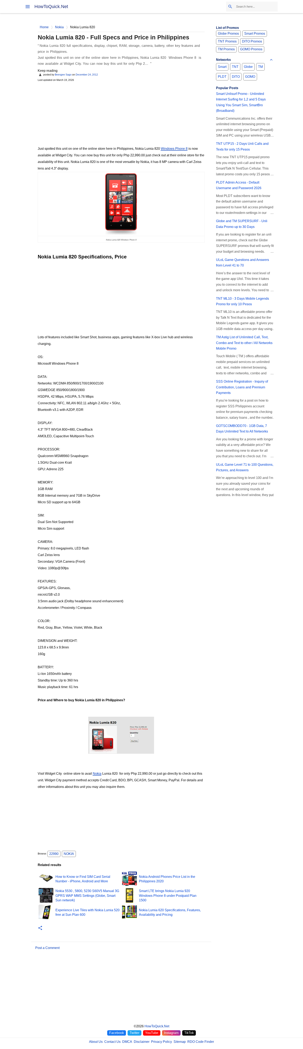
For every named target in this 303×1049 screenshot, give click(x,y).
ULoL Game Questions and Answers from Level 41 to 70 (242, 262)
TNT (235, 66)
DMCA (127, 1041)
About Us (96, 1041)
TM (260, 66)
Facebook (116, 1033)
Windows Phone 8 (174, 148)
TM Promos (226, 49)
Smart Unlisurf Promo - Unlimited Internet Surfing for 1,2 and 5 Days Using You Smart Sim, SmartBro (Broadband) (241, 102)
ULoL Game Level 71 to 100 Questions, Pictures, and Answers (244, 467)
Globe (248, 66)
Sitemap (180, 1041)
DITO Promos (252, 41)
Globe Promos (228, 33)
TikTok (189, 1033)
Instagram (171, 1033)
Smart (222, 66)
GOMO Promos (251, 49)
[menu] (28, 6)
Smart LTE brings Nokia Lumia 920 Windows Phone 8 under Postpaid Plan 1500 (167, 895)
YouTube (151, 1033)
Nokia (97, 773)
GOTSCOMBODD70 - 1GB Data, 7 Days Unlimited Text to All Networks (242, 428)
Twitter (134, 1033)
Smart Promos (254, 33)
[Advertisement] (121, 113)
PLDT (222, 76)
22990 (54, 854)
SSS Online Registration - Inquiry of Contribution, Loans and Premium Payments (242, 387)
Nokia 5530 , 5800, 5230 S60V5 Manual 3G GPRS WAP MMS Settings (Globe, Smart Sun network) (87, 895)
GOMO (250, 76)
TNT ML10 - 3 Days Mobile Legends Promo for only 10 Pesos (242, 301)
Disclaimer (141, 1041)
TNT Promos (227, 41)
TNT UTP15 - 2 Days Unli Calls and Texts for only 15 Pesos (242, 146)
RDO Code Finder (200, 1041)
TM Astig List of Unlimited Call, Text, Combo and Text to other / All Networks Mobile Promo (244, 342)
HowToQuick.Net (51, 6)
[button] (40, 928)
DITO (236, 76)
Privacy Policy (161, 1041)
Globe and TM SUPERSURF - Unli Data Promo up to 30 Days (241, 223)
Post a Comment (47, 948)
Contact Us (112, 1041)
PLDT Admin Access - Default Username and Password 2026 (238, 185)
